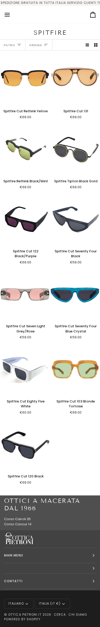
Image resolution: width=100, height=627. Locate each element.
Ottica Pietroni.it (24, 614)
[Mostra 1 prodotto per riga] (87, 45)
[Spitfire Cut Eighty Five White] (25, 370)
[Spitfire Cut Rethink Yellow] (25, 79)
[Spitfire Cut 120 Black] (25, 445)
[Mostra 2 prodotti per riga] (96, 45)
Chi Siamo (77, 614)
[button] (50, 568)
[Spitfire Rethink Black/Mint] (25, 149)
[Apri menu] (11, 14)
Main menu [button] (13, 555)
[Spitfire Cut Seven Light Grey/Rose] (25, 295)
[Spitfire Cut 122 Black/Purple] (25, 219)
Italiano (16, 603)
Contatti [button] (13, 581)
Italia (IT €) (50, 603)
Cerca (60, 614)
